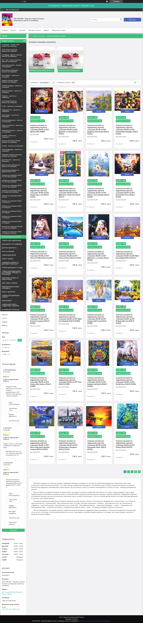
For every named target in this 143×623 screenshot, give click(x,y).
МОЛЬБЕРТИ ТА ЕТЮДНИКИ (12, 244)
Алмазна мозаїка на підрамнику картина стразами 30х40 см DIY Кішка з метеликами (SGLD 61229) (98, 193)
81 (136, 472)
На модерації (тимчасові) (10, 309)
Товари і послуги (8, 41)
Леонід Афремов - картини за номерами (12, 150)
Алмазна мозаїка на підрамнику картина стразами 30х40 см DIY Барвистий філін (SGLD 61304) (97, 382)
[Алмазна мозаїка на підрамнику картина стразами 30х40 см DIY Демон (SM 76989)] (42, 101)
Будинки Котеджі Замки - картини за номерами (10, 81)
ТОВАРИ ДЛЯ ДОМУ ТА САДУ (12, 267)
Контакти (22, 30)
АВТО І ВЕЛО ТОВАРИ (9, 283)
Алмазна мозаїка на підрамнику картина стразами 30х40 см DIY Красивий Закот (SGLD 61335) (96, 445)
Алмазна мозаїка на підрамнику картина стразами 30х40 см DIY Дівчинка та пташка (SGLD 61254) (98, 256)
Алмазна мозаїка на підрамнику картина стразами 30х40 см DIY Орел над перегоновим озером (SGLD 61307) (40, 445)
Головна (5, 30)
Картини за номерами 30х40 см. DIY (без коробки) (11, 181)
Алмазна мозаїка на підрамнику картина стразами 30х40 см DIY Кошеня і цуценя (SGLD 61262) (39, 319)
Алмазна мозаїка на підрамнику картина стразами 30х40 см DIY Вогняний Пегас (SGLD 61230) (125, 193)
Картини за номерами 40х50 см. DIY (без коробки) (11, 186)
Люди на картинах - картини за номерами (12, 126)
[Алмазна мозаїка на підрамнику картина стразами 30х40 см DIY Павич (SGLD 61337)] (127, 416)
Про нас (13, 30)
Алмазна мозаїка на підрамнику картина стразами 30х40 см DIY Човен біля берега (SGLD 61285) (40, 382)
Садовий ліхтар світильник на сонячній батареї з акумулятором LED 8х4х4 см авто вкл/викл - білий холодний (14, 391)
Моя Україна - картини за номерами (10, 76)
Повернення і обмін (58, 30)
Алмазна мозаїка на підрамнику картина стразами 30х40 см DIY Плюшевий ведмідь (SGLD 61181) (127, 130)
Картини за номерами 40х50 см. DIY (11, 196)
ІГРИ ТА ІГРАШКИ (8, 251)
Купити (41, 111)
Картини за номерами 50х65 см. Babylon (11, 222)
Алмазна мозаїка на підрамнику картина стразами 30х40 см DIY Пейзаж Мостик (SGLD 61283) (125, 319)
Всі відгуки (13, 530)
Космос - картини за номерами (12, 146)
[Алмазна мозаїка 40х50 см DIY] (70, 60)
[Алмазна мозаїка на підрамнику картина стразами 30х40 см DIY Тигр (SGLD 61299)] (70, 353)
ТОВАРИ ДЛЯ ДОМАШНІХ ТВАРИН (11, 296)
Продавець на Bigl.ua (71, 619)
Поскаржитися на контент (86, 621)
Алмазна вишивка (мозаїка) (11, 237)
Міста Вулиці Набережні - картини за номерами (10, 71)
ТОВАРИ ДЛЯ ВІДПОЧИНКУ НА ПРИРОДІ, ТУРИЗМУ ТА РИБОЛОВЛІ (11, 272)
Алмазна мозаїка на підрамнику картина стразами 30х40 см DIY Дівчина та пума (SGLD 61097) (68, 130)
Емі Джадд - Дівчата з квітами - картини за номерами (12, 55)
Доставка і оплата (35, 30)
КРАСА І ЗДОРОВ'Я (8, 292)
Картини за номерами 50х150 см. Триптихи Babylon (12, 227)
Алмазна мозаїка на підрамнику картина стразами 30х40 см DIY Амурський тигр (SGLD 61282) (96, 319)
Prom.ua (81, 617)
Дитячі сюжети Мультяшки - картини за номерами (11, 165)
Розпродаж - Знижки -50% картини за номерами (10, 45)
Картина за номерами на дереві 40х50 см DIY (10, 170)
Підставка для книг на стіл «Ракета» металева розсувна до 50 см (14, 453)
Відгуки (46, 30)
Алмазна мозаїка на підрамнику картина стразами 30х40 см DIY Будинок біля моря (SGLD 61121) (98, 130)
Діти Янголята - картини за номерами (11, 160)
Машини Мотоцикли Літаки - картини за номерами (11, 141)
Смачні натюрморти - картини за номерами (12, 120)
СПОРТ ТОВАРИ (7, 259)
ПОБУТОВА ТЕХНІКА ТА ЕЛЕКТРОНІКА (10, 278)
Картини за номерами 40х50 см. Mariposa (11, 206)
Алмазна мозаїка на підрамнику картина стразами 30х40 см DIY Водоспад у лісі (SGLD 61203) (39, 193)
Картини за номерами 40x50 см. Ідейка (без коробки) (11, 191)
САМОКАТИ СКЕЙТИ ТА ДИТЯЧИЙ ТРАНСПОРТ (10, 263)
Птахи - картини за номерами (12, 106)
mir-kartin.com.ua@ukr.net (10, 609)
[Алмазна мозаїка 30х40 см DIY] (42, 60)
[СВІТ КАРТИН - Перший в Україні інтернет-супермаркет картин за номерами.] (7, 19)
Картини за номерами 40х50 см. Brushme (11, 201)
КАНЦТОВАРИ (7, 300)
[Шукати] (121, 19)
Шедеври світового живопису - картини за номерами (12, 155)
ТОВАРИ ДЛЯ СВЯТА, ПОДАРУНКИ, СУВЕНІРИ (10, 305)
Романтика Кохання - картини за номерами (12, 131)
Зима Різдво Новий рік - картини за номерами (10, 50)
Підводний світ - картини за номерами (11, 110)
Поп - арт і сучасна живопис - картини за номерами (12, 60)
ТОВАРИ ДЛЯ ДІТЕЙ (9, 255)
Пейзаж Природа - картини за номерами (12, 86)
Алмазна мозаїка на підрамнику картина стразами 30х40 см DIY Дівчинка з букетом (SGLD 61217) (69, 193)
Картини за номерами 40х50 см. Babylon (11, 217)
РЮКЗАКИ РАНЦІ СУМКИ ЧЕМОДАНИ (10, 287)
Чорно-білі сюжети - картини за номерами (11, 65)
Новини (4, 322)
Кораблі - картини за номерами (9, 136)
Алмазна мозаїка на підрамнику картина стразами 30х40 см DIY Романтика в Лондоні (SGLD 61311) (68, 445)
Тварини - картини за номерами (9, 96)
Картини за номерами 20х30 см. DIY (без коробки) (11, 175)
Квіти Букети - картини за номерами (10, 115)
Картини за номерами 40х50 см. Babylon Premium (11, 232)
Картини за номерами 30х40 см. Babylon (11, 211)
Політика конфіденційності (103, 621)
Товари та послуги (39, 36)
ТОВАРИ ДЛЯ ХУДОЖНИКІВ (11, 240)
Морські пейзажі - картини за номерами (12, 91)
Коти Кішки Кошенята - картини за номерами (9, 101)
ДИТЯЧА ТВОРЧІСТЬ (9, 248)
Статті (4, 318)
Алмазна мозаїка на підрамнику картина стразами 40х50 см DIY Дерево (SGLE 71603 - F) (14, 483)
